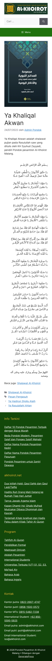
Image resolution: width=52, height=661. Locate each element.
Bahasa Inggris (12, 579)
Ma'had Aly (10, 569)
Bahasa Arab (11, 574)
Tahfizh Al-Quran (14, 540)
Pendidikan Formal (15, 545)
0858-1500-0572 (29, 607)
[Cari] (43, 21)
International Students (17, 559)
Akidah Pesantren (14, 554)
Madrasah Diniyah (14, 549)
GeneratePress (26, 656)
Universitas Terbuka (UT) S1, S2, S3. (25, 564)
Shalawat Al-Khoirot (28, 383)
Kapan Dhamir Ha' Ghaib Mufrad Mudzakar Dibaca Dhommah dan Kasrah (23, 509)
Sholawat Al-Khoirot (19, 392)
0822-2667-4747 (30, 602)
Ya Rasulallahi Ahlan (20, 405)
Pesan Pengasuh (18, 396)
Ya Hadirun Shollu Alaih (21, 401)
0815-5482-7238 (29, 611)
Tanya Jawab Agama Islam (20, 500)
